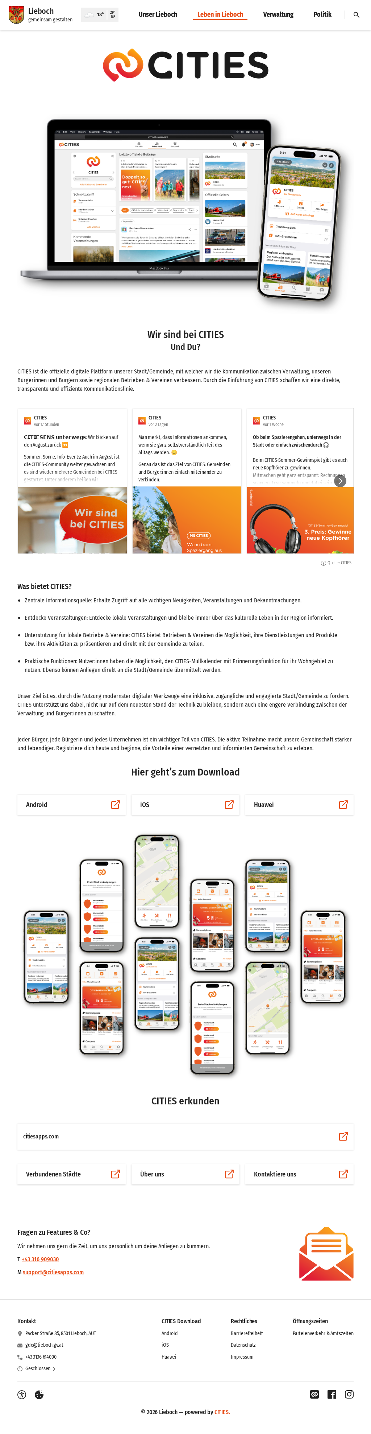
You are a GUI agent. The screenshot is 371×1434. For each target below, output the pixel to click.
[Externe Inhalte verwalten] (39, 1395)
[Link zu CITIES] (314, 1394)
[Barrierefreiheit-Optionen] (21, 1395)
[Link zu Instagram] (349, 1394)
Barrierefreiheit (247, 1333)
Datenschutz (243, 1345)
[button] (185, 65)
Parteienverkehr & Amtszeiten (323, 1333)
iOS (165, 1345)
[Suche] (356, 15)
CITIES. (222, 1412)
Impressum (242, 1357)
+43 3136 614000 (41, 1357)
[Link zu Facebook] (332, 1394)
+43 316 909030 (40, 1259)
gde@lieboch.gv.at (44, 1345)
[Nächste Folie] (340, 481)
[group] (185, 481)
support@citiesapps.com (53, 1272)
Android (170, 1333)
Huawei (169, 1357)
